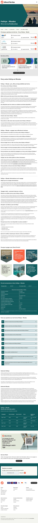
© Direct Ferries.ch (3, 516)
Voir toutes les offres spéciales (19, 72)
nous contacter (32, 518)
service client (15, 161)
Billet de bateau (3, 494)
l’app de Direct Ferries (29, 210)
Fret (14, 490)
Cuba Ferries (15, 508)
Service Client (3, 500)
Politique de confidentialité (4, 508)
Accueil (2, 29)
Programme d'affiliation (29, 499)
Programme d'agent (29, 500)
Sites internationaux (16, 500)
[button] (19, 321)
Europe (6, 29)
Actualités (14, 499)
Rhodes (17, 29)
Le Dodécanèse (12, 29)
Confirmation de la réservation (30, 490)
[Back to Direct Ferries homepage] (8, 2)
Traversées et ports (3, 491)
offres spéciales (33, 99)
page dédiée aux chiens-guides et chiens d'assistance (22, 163)
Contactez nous (3, 499)
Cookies (2, 507)
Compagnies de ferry (4, 490)
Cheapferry (15, 507)
